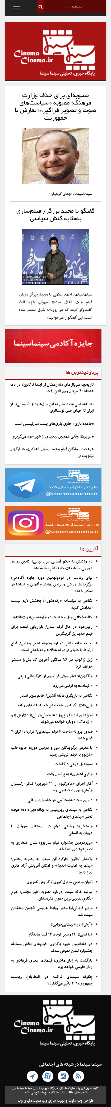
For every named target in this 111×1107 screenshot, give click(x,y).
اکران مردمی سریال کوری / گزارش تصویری (59, 882)
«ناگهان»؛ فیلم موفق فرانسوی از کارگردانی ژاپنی (55, 676)
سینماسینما (83, 194)
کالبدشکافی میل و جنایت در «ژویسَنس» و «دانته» (52, 617)
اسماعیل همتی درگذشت (73, 764)
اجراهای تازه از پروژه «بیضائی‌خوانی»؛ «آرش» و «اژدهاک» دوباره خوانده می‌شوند (51, 718)
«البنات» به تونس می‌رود (72, 685)
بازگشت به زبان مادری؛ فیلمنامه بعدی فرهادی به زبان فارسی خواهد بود (51, 964)
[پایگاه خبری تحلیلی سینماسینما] (55, 54)
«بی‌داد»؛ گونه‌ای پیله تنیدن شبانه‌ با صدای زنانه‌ (55, 705)
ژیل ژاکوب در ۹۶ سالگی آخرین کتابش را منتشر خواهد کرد (51, 663)
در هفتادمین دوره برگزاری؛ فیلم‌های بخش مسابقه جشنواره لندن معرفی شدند (51, 947)
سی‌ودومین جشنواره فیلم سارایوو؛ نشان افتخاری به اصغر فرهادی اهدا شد (51, 846)
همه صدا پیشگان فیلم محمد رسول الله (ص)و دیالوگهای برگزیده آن (52, 452)
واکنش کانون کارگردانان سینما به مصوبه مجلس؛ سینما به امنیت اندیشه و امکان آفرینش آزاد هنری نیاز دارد (51, 866)
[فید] (78, 1076)
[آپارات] (47, 1076)
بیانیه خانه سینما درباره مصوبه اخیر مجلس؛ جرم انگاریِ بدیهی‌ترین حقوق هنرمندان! (51, 895)
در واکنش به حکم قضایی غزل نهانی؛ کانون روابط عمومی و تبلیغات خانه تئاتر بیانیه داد (51, 564)
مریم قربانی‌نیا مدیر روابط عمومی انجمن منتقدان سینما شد (51, 911)
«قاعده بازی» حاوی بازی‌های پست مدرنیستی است (54, 423)
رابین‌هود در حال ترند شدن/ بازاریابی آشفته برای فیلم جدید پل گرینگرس (51, 630)
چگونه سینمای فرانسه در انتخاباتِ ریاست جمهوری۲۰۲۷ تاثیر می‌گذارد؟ (51, 980)
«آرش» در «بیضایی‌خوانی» (71, 924)
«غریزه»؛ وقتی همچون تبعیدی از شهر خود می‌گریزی (53, 436)
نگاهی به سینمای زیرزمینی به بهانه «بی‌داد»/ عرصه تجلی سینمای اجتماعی (51, 813)
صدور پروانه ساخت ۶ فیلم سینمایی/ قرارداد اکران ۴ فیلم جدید (51, 735)
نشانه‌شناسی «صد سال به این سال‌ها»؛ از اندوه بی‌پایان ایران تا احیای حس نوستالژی (52, 407)
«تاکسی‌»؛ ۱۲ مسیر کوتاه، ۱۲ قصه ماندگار (60, 934)
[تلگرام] (32, 1076)
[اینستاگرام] (63, 1076)
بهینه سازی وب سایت (49, 1101)
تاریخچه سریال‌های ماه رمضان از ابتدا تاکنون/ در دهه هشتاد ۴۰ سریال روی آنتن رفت (52, 388)
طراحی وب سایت (80, 1101)
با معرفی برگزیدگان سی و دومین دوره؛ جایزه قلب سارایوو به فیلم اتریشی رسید (51, 751)
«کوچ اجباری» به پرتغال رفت (69, 774)
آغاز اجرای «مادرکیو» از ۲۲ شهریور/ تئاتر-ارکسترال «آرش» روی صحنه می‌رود (51, 787)
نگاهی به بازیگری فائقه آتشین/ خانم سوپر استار (56, 695)
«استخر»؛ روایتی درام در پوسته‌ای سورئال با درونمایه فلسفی (51, 829)
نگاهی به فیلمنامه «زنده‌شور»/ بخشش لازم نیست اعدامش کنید (51, 604)
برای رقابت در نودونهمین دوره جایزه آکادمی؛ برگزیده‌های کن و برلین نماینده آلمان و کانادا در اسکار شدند (51, 585)
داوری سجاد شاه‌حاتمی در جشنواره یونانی (60, 800)
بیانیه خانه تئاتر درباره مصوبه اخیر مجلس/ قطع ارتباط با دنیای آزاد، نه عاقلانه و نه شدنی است (51, 646)
